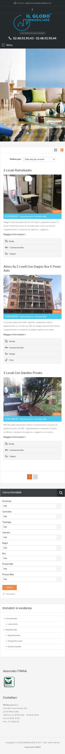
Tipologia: (6, 522)
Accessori (10, 594)
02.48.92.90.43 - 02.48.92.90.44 (34, 38)
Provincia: (6, 501)
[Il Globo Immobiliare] (32, 22)
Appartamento (14, 635)
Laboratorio (13, 624)
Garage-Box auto (15, 641)
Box (4, 553)
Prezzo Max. (8, 574)
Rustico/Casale (14, 646)
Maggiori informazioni (13, 234)
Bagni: (5, 543)
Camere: (6, 532)
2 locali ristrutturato (17, 170)
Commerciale (11, 618)
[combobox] (31, 506)
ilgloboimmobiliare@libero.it (38, 3)
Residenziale (11, 630)
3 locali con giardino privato (22, 373)
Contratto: (7, 511)
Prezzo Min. (8, 564)
